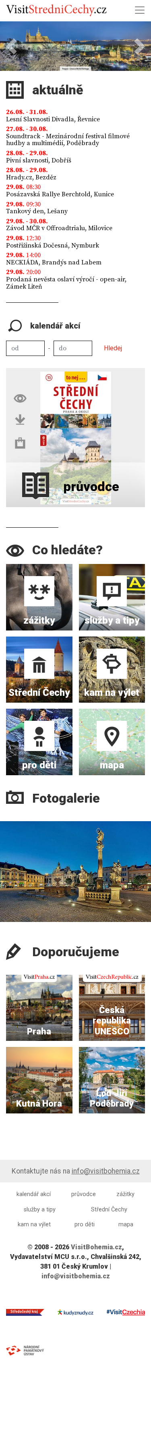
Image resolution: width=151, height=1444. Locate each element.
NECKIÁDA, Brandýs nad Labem (53, 262)
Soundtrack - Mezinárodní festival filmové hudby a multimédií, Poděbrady (68, 140)
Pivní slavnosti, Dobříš (38, 160)
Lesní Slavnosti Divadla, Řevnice (53, 119)
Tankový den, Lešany (37, 211)
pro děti (84, 1224)
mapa (125, 1224)
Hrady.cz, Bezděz (31, 177)
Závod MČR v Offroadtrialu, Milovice (59, 228)
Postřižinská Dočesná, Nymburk (52, 245)
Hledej (113, 348)
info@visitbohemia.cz (106, 1171)
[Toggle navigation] (139, 10)
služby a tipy (40, 1209)
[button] (11, 46)
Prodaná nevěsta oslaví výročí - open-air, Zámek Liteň (66, 283)
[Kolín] (75, 871)
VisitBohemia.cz (96, 1247)
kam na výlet (34, 1224)
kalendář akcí (34, 1194)
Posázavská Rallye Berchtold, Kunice (60, 194)
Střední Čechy (109, 1209)
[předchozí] (8, 861)
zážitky (125, 1194)
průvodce (83, 1194)
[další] (142, 861)
